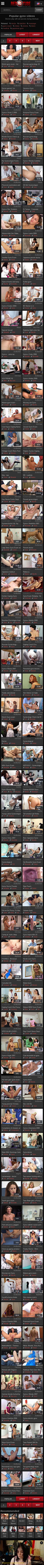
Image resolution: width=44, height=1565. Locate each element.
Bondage (35, 792)
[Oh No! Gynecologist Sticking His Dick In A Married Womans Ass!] (32, 173)
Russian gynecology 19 (31, 64)
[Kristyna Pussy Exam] (32, 100)
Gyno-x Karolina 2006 (9, 1418)
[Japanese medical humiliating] (11, 560)
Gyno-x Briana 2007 (9, 669)
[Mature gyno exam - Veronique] (32, 1261)
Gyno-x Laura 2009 (30, 233)
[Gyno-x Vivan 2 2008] (11, 100)
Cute (33, 211)
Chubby (35, 1178)
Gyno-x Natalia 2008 (30, 620)
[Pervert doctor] (32, 535)
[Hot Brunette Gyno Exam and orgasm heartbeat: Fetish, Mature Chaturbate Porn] (32, 850)
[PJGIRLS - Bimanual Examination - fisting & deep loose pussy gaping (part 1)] (11, 947)
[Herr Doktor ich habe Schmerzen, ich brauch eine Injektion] (32, 681)
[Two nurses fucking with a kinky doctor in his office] (32, 1164)
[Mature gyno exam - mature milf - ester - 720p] (11, 390)
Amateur (6, 90)
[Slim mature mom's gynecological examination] (32, 1285)
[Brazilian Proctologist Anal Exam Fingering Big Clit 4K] (11, 608)
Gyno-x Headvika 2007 (31, 523)
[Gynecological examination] (32, 729)
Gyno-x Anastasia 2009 (31, 1128)
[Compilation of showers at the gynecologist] (11, 1116)
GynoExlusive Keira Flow (11, 1491)
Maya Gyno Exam (8, 1442)
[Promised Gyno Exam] (32, 1309)
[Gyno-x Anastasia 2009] (32, 1116)
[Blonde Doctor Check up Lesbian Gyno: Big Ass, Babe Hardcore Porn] (11, 124)
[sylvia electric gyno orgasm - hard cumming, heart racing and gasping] (32, 1406)
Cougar (6, 405)
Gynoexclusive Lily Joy (10, 523)
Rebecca (26, 572)
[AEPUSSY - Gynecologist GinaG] (32, 753)
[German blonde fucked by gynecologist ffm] (11, 1382)
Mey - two (5, 475)
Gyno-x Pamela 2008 (9, 1321)
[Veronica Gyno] (32, 76)
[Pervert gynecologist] (32, 487)
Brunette (6, 115)
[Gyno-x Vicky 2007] (11, 826)
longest (36, 35)
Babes (27, 66)
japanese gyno (18, 28)
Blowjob (6, 332)
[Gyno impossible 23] (32, 922)
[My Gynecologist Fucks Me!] (11, 149)
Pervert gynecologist (30, 499)
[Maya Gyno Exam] (11, 1430)
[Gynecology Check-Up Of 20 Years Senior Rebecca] (32, 705)
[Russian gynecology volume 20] (32, 124)
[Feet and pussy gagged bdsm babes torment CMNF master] (11, 1213)
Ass (11, 622)
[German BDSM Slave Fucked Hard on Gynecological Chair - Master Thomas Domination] (32, 777)
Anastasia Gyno (28, 1491)
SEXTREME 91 (7, 378)
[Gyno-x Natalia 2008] (32, 608)
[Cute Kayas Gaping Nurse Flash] (11, 415)
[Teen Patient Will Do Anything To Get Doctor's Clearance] (32, 1430)
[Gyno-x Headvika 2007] (32, 511)
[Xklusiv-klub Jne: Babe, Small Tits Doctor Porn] (11, 221)
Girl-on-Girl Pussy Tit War (11, 910)
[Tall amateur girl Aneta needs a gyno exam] (32, 802)
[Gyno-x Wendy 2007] (32, 1382)
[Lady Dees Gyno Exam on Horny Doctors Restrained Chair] (11, 535)
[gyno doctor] (32, 1140)
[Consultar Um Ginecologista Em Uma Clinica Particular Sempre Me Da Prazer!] (11, 971)
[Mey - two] (11, 463)
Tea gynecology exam (31, 1467)
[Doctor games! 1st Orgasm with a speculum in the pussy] (11, 76)
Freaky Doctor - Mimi (30, 1249)
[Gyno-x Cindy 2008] (32, 342)
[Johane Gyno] (32, 898)
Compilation (15, 1130)
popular (8, 35)
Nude (12, 66)
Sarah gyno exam (8, 1200)
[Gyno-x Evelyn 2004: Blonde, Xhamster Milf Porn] (11, 294)
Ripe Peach (27, 886)
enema (25, 26)
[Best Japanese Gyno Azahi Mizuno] (32, 826)
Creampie (15, 163)
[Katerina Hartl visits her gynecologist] (32, 318)
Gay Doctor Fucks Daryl (10, 499)
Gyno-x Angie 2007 (8, 1055)
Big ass (17, 792)
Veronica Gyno (28, 88)
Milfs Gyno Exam (8, 765)
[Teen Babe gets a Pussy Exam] (32, 1188)
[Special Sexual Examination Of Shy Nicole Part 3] (11, 318)
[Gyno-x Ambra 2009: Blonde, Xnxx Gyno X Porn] (32, 366)
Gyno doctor (27, 1152)
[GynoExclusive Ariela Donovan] (11, 1285)
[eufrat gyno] (32, 270)
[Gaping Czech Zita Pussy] (11, 995)
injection (22, 23)
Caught (27, 1444)
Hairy (12, 912)
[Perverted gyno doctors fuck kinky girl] (32, 656)
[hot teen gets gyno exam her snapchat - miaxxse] (11, 1067)
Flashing (14, 1009)
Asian (5, 477)
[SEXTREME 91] (11, 366)
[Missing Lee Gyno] (32, 390)
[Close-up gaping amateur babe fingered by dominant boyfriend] (11, 1237)
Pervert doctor (28, 548)
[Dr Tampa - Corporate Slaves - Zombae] (32, 197)
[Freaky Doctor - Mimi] (32, 1237)
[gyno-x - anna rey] (11, 342)
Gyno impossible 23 (30, 935)
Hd (18, 912)
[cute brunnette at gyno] (32, 1043)
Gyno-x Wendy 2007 (30, 1394)
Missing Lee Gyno (29, 403)
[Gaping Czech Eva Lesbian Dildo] (32, 632)
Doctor (13, 235)
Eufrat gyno (27, 282)
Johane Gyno (28, 910)
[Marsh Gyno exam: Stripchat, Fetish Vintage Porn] (11, 705)
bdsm (33, 26)
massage (32, 23)
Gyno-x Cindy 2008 (30, 354)
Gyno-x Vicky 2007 (8, 838)
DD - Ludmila (27, 475)
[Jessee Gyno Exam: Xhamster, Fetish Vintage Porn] (32, 415)
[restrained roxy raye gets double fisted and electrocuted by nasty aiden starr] (11, 1454)
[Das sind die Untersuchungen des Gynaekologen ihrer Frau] (32, 1092)
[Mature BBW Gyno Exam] (32, 995)
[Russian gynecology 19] (32, 52)
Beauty (34, 840)
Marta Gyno (27, 983)
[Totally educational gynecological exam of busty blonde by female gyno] (11, 681)
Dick (13, 332)
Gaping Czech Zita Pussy (11, 1007)
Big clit (17, 622)
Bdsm (12, 187)
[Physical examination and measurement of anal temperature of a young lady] (11, 173)
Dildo (34, 647)
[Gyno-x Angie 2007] (11, 1043)
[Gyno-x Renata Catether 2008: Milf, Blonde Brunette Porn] (32, 149)
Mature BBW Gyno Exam (32, 1007)
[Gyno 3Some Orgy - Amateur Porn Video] (11, 777)
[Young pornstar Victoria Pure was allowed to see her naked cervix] (11, 1092)
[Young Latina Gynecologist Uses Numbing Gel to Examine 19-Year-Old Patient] (11, 802)
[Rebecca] (32, 560)
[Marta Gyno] (32, 971)
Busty (34, 1227)
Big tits (6, 284)
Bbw (5, 380)
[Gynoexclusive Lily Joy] (11, 511)
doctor (13, 23)
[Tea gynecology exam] (32, 1454)
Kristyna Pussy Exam (31, 112)
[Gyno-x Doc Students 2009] (11, 197)
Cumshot (15, 1082)
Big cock (12, 380)
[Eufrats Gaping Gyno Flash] (11, 584)
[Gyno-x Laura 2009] (32, 221)
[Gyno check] (32, 1067)
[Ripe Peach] (32, 874)
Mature (34, 1275)
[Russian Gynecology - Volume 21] (11, 632)
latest (22, 35)
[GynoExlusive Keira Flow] (11, 1479)
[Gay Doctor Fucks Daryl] (11, 487)
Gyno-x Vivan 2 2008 (9, 112)
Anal (5, 187)
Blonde (14, 90)
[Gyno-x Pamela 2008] (11, 1309)
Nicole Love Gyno (29, 959)
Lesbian (13, 937)
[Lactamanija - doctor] (11, 1164)
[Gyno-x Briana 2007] (11, 656)
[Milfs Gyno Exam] (11, 753)
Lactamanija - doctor (9, 1176)
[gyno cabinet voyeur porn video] (32, 1213)
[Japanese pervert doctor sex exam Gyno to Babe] (32, 245)
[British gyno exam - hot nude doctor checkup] (11, 52)
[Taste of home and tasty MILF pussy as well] (11, 270)
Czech (14, 405)
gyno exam (7, 26)
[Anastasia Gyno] (32, 1479)
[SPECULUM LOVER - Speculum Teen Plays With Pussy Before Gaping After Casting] (11, 1019)
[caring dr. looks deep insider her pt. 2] (11, 922)
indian (17, 26)
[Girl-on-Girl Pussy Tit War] (11, 898)
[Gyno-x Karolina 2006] (11, 1406)
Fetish (34, 90)
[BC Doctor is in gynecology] (32, 294)
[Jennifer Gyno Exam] (11, 245)
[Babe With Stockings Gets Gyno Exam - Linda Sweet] (11, 1140)
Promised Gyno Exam (31, 1321)
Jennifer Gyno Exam (9, 257)
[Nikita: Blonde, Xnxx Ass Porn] (32, 1333)
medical (6, 28)
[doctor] (11, 729)
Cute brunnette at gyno (31, 1055)
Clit (13, 864)
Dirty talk (28, 598)
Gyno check (27, 1080)
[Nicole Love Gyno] (32, 947)
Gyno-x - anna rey (8, 354)
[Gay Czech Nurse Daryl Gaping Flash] (32, 1019)
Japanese (13, 574)
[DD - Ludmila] (32, 463)
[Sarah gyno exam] (11, 1188)
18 (26, 719)
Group (13, 743)
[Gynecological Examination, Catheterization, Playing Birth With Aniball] (11, 850)
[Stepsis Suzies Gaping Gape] (32, 439)
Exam (35, 1299)
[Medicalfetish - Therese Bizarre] (11, 1333)
